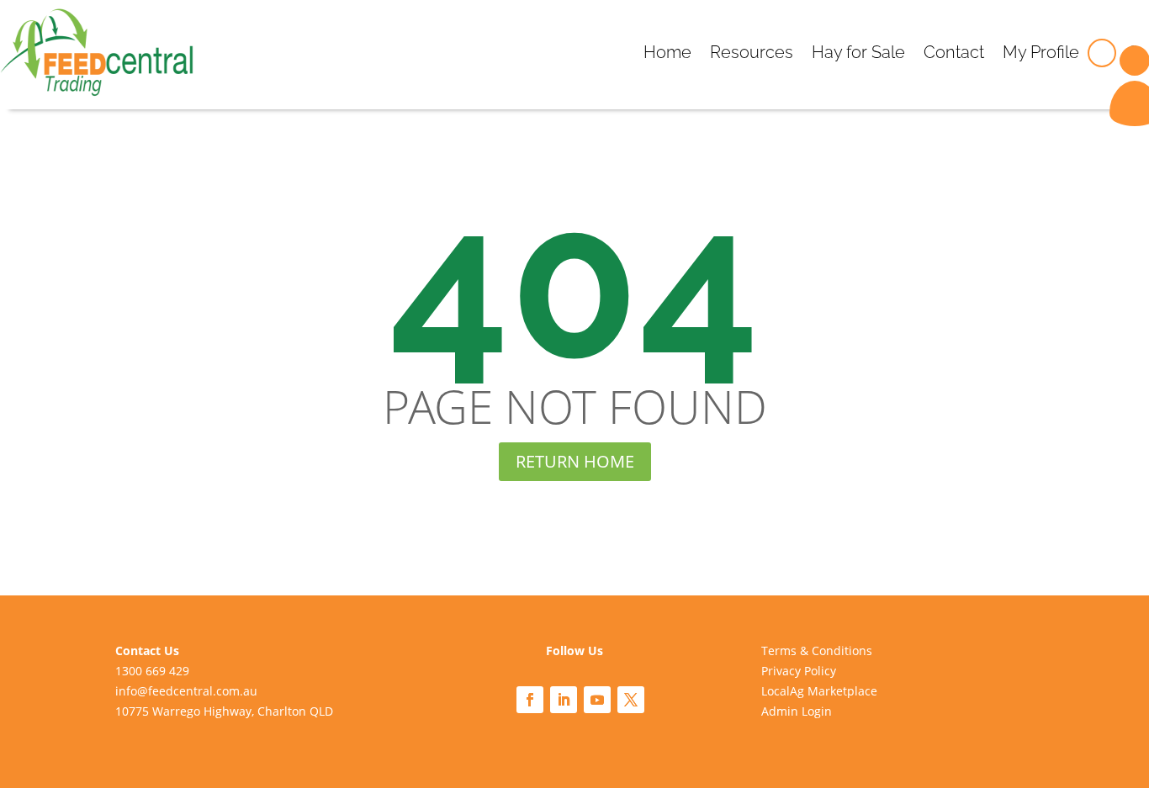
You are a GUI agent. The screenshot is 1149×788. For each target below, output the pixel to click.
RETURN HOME (575, 461)
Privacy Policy (798, 671)
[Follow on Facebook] (529, 699)
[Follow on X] (630, 699)
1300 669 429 (152, 671)
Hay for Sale (858, 52)
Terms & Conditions (816, 650)
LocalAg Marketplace (819, 691)
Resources (751, 52)
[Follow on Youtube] (597, 699)
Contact (954, 52)
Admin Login (796, 711)
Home (667, 52)
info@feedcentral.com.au (186, 691)
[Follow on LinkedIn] (563, 699)
